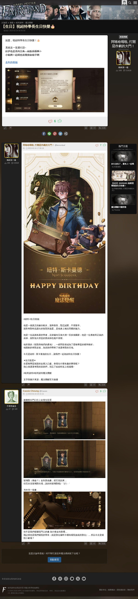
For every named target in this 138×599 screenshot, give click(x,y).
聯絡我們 (130, 571)
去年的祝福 (10, 60)
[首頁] (24, 10)
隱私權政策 (121, 571)
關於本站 (102, 571)
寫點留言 (54, 541)
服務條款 (111, 571)
